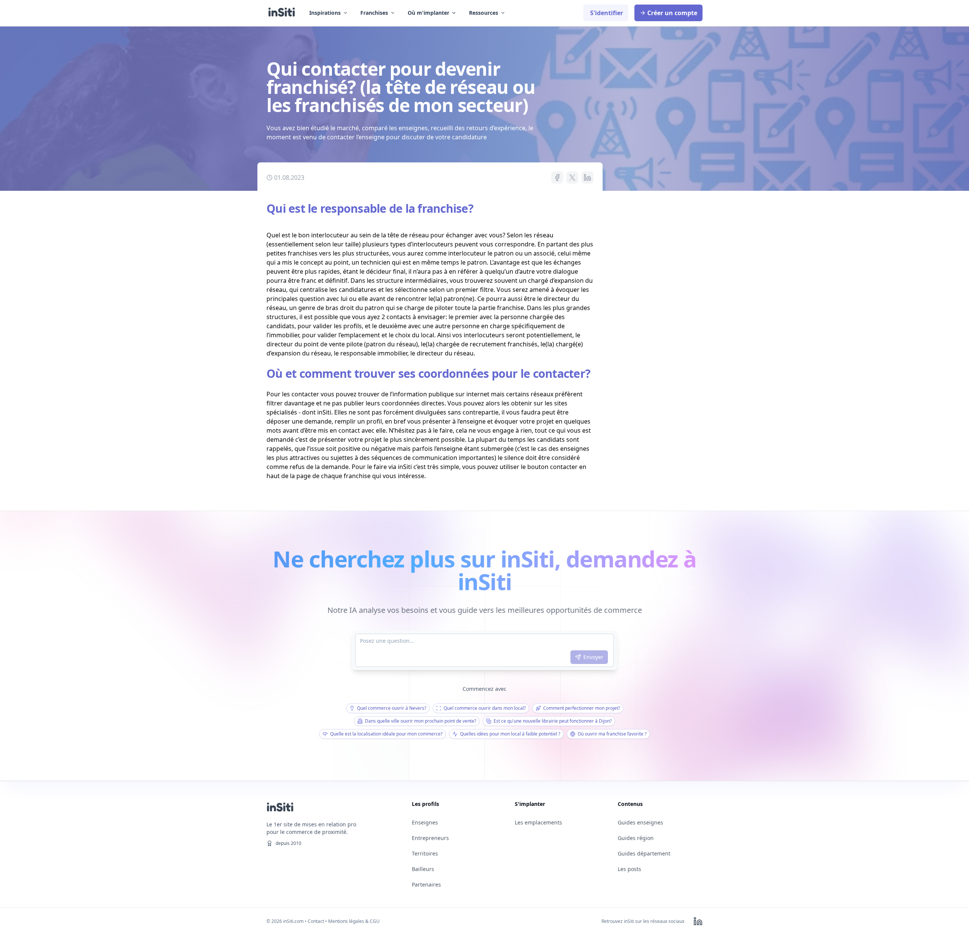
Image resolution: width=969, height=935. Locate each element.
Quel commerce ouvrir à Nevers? (391, 708)
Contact (316, 921)
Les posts (629, 869)
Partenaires (426, 884)
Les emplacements (538, 822)
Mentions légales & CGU (354, 921)
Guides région (636, 838)
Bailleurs (423, 869)
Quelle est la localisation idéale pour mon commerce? (386, 734)
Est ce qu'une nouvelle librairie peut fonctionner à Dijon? (553, 721)
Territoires (425, 853)
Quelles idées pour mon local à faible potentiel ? (510, 734)
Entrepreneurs (430, 838)
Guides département (644, 853)
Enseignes (425, 822)
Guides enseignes (640, 822)
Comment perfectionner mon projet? (581, 708)
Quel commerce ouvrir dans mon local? (485, 708)
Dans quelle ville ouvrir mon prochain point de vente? (420, 721)
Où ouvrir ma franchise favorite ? (612, 734)
